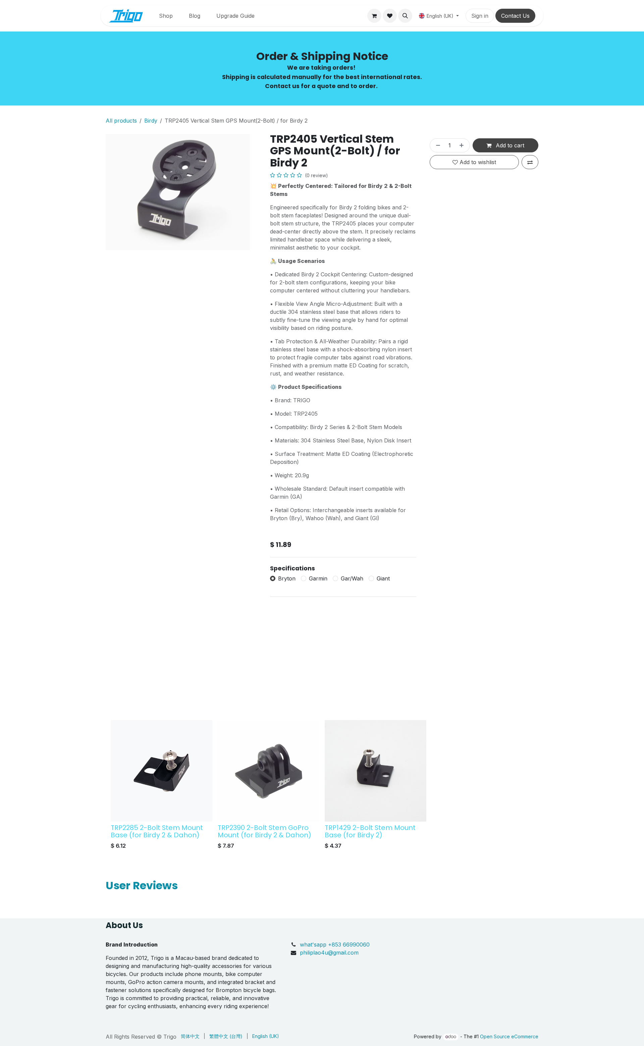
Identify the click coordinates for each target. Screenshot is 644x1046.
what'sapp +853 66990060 (335, 944)
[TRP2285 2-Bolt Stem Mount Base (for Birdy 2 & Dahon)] (161, 771)
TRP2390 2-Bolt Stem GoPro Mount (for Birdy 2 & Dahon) (264, 831)
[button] (405, 16)
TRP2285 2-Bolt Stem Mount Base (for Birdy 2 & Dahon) (157, 831)
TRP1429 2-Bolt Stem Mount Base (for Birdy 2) (370, 831)
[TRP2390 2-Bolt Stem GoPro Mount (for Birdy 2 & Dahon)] (268, 771)
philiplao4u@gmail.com (329, 952)
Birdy (150, 120)
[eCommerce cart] (374, 16)
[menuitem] (166, 15)
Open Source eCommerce (509, 1036)
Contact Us (515, 15)
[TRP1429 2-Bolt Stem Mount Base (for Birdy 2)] (375, 771)
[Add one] (463, 145)
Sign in (479, 15)
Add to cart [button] (509, 145)
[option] (322, 786)
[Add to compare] (530, 162)
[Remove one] (436, 145)
